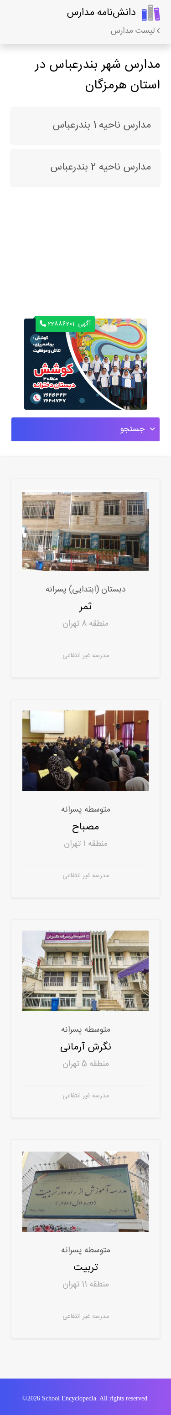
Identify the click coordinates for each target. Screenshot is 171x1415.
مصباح (85, 827)
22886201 (69, 324)
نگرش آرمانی (85, 1047)
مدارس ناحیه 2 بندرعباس (100, 167)
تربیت (85, 1268)
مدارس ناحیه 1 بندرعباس (101, 125)
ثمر (86, 607)
